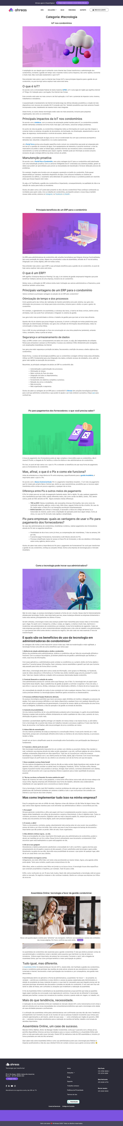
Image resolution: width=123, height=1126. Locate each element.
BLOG (62, 10)
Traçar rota (12, 1079)
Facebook (58, 194)
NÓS (42, 10)
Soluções (70, 1073)
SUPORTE (83, 10)
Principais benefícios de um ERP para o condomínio (61, 210)
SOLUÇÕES (51, 10)
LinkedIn (67, 194)
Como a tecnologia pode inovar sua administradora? (61, 565)
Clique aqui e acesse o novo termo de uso (72, 3)
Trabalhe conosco (73, 1086)
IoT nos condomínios (61, 23)
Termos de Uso (72, 1094)
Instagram (49, 194)
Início (69, 1068)
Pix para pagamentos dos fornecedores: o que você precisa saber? (61, 410)
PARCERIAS (72, 10)
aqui (93, 393)
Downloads (74, 1102)
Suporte (69, 1081)
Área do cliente (100, 10)
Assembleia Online (30, 967)
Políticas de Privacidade (75, 1090)
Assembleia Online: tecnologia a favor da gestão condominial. (61, 893)
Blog (68, 1077)
